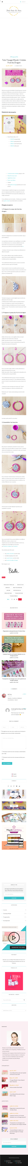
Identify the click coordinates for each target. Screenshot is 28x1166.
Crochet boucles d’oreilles (13, 173)
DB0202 (12, 145)
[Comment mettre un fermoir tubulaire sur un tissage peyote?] (14, 644)
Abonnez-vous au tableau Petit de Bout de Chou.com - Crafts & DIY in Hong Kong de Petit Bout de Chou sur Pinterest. (14, 961)
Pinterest (5, 546)
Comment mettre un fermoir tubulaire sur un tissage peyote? (18, 1116)
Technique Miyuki (7, 913)
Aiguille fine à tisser (12, 178)
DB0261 (12, 143)
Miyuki (8, 590)
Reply (24, 694)
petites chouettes (10, 553)
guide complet (7, 200)
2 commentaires (18, 65)
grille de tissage (13, 184)
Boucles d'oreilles (9, 584)
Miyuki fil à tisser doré (12, 175)
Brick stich (20, 584)
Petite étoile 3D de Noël (16, 1087)
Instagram (10, 546)
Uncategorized (6, 920)
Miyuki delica (17, 590)
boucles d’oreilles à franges (12, 560)
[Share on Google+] (17, 599)
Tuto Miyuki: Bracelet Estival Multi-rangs (17, 1094)
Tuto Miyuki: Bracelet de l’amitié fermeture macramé (18, 1073)
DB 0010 (12, 139)
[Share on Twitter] (14, 599)
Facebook (15, 546)
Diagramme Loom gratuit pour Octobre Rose (14, 631)
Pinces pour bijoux (11, 180)
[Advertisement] (14, 37)
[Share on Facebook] (12, 599)
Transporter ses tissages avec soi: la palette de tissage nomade (18, 1123)
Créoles (7, 587)
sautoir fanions (10, 558)
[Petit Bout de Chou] (14, 11)
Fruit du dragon (17, 587)
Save (4, 577)
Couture (5, 910)
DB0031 (12, 141)
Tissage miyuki (19, 593)
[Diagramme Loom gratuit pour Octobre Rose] (14, 621)
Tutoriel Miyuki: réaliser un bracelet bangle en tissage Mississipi (16, 1131)
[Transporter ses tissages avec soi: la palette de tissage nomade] (14, 668)
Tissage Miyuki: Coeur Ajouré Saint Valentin (17, 1080)
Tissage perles (14, 57)
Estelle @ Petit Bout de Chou (18, 709)
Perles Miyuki (8, 593)
